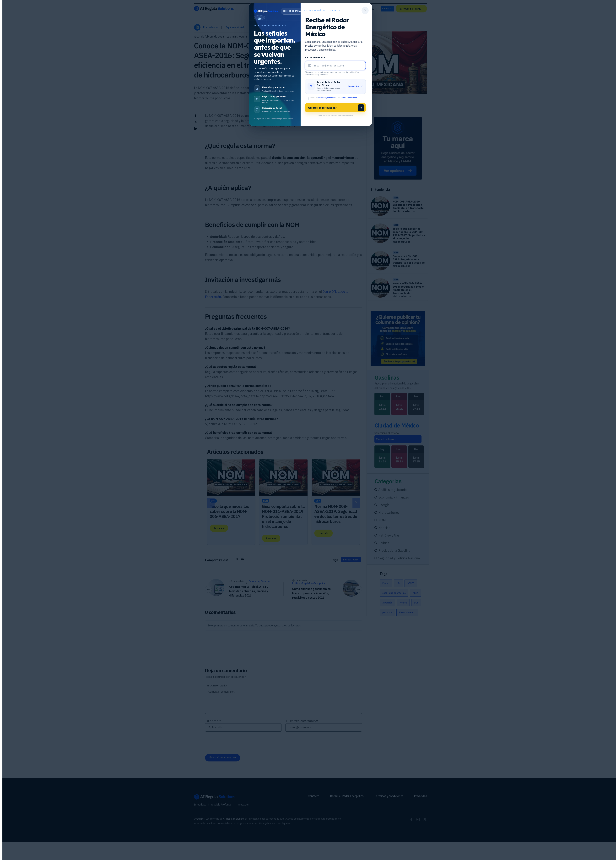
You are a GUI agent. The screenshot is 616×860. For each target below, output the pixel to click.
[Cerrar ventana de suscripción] (365, 10)
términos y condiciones (328, 98)
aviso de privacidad (348, 98)
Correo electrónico (315, 57)
